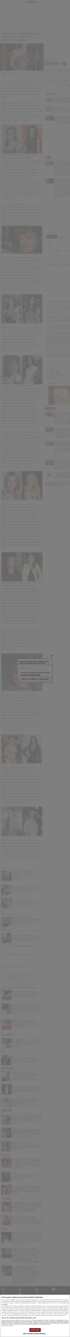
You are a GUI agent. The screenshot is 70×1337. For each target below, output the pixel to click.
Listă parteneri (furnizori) (7, 1325)
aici (12, 1312)
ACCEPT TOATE (35, 1330)
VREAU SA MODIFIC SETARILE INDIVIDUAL (34, 1333)
